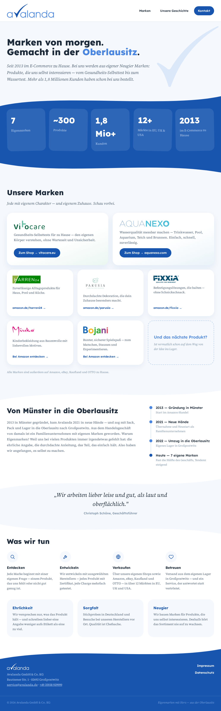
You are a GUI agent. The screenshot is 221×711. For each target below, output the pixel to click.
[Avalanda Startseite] (30, 11)
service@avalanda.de (22, 685)
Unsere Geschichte (174, 11)
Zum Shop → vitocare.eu (37, 253)
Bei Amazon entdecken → (30, 356)
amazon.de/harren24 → (29, 307)
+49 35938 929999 (51, 685)
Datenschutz (204, 673)
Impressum (205, 666)
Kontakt (204, 11)
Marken (145, 11)
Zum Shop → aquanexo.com (145, 253)
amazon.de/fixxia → (167, 307)
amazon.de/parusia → (98, 307)
